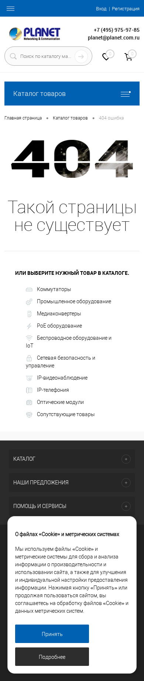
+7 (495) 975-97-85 (117, 29)
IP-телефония (53, 390)
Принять (52, 634)
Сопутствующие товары (66, 414)
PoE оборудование (59, 326)
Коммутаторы (54, 289)
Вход (101, 8)
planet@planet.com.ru (114, 37)
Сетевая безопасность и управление (60, 362)
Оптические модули (60, 402)
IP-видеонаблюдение (62, 378)
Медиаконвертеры (59, 314)
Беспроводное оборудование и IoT (69, 342)
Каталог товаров (39, 93)
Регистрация (126, 8)
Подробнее (52, 657)
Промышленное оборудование (74, 301)
